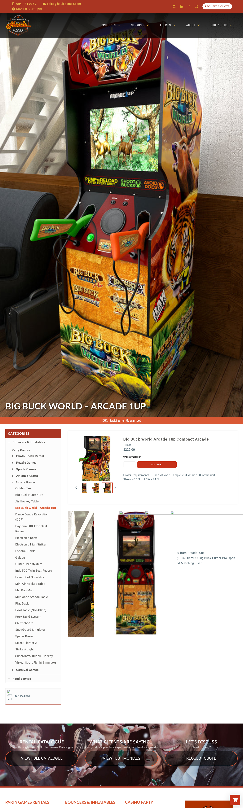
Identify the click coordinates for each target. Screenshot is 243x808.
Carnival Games (27, 670)
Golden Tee (23, 488)
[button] (174, 6)
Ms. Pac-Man (24, 590)
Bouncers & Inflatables (29, 442)
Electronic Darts (26, 538)
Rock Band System (28, 616)
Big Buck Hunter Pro (29, 495)
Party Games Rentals (27, 802)
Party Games (21, 450)
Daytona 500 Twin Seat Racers (31, 528)
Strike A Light (24, 649)
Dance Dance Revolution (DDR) (32, 517)
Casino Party (139, 802)
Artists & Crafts (27, 476)
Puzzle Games (26, 462)
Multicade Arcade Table (31, 597)
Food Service (22, 678)
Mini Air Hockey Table (30, 584)
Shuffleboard (24, 623)
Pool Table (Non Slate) (30, 610)
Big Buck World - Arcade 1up (35, 508)
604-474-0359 (26, 4)
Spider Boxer (24, 636)
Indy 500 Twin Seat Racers (33, 570)
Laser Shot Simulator (29, 577)
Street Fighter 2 (26, 643)
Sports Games (26, 469)
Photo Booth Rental (30, 456)
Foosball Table (25, 551)
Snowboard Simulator (30, 629)
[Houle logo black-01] (18, 14)
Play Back (22, 603)
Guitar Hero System (29, 564)
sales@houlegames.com (64, 4)
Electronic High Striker (30, 544)
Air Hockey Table (27, 501)
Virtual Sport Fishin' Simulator (35, 662)
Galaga (20, 557)
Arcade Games (25, 482)
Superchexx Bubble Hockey (34, 656)
